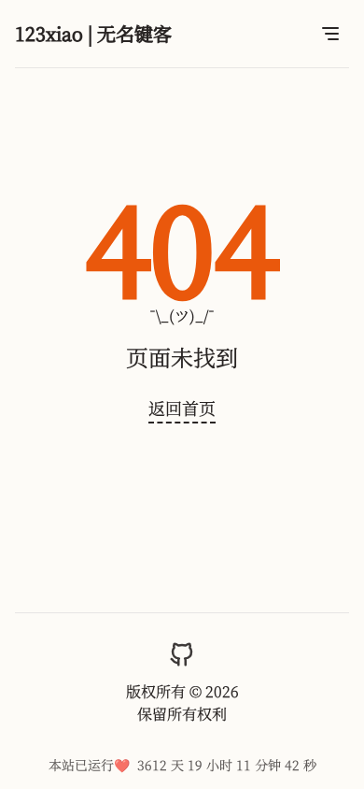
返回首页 (182, 407)
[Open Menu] (330, 33)
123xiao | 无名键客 (93, 33)
